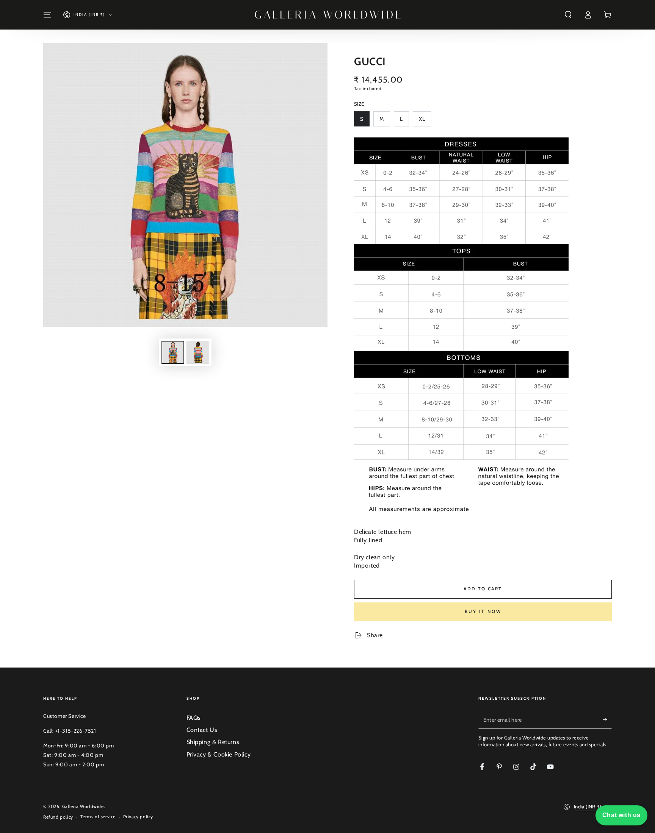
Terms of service (98, 816)
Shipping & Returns (213, 742)
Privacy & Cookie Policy (218, 754)
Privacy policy (138, 816)
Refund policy (58, 817)
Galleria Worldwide (83, 806)
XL (424, 120)
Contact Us (202, 729)
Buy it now (483, 611)
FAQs (193, 717)
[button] (568, 14)
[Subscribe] (607, 719)
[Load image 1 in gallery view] (172, 352)
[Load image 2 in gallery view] (197, 352)
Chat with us (621, 815)
